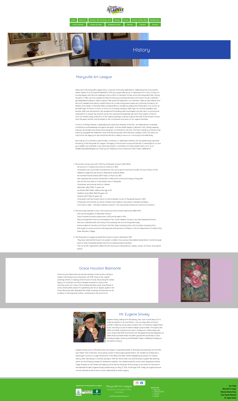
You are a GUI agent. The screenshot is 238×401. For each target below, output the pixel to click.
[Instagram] (137, 383)
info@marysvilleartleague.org (86, 149)
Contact (156, 394)
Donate (156, 396)
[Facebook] (141, 383)
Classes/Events (159, 391)
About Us (157, 389)
